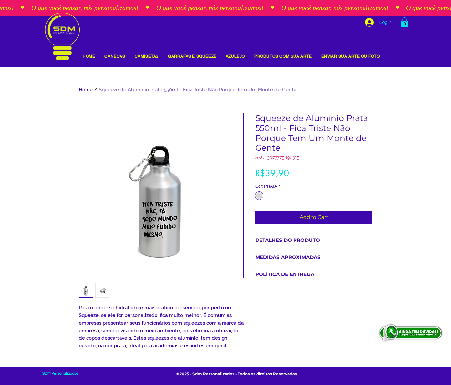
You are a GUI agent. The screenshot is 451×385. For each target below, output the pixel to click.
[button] (404, 22)
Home (86, 90)
